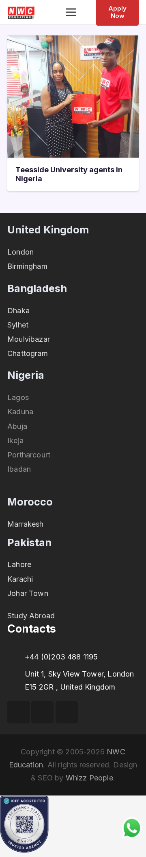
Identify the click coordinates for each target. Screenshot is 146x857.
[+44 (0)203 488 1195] (16, 657)
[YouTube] (42, 712)
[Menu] (71, 12)
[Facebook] (18, 712)
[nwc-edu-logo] (21, 12)
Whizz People (89, 777)
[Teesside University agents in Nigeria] (73, 41)
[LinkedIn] (67, 712)
